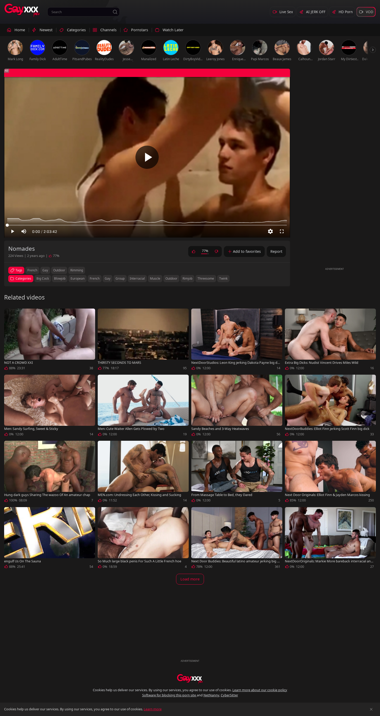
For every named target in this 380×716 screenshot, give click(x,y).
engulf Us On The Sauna (22, 561)
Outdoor (171, 278)
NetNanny (211, 695)
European (78, 278)
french (32, 270)
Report (276, 251)
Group (120, 278)
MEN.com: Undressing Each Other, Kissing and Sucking (139, 495)
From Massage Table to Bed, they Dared (221, 495)
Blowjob (59, 278)
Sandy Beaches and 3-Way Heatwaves (220, 429)
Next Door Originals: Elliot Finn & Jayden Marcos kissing (327, 495)
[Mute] (24, 231)
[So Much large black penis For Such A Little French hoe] (143, 539)
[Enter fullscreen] (282, 231)
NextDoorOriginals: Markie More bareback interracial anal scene (329, 561)
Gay (107, 278)
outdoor (59, 270)
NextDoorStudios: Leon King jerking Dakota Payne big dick (235, 363)
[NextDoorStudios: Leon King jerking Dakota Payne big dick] (236, 340)
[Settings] (270, 231)
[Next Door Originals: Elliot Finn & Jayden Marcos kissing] (330, 472)
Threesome (205, 278)
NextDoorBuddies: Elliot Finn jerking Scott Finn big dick (327, 429)
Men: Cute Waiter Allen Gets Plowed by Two (131, 429)
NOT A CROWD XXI (18, 363)
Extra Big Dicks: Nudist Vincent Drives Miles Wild (321, 363)
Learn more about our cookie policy (259, 690)
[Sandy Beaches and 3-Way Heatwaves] (236, 406)
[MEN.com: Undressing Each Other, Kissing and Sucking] (143, 472)
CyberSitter (229, 695)
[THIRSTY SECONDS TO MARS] (143, 340)
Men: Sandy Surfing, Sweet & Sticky (31, 429)
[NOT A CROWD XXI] (49, 340)
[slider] (147, 225)
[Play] (147, 157)
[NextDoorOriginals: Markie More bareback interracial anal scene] (330, 539)
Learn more (153, 709)
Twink (223, 278)
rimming (76, 270)
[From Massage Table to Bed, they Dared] (236, 472)
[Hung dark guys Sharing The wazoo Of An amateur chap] (49, 472)
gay (45, 270)
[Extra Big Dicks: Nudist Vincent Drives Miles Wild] (330, 340)
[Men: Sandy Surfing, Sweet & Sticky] (49, 406)
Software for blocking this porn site (169, 695)
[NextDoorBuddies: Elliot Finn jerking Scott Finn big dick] (330, 406)
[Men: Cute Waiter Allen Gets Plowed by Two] (143, 406)
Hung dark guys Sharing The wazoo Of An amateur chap (47, 495)
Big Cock (42, 278)
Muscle (155, 278)
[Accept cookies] (371, 709)
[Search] (115, 11)
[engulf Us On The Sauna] (49, 539)
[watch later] (10, 315)
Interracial (137, 278)
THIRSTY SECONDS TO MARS (119, 363)
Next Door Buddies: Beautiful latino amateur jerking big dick (235, 561)
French (95, 278)
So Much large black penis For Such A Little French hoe (139, 561)
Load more (190, 579)
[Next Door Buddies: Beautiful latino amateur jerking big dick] (236, 539)
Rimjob (187, 278)
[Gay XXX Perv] (22, 10)
